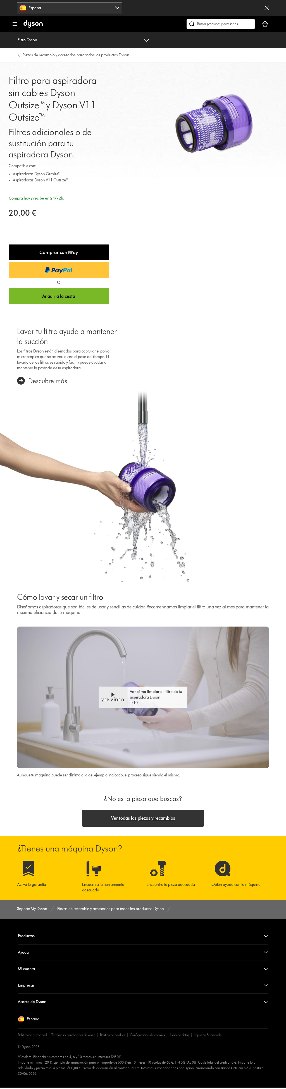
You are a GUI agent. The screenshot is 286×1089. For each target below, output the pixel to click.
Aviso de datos (179, 1035)
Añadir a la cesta (58, 296)
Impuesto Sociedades (208, 1035)
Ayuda (23, 952)
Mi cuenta (26, 968)
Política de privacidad (32, 1035)
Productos (26, 936)
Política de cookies (112, 1035)
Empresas (26, 985)
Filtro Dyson (27, 40)
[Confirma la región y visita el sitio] (266, 8)
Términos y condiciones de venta (73, 1035)
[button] (59, 252)
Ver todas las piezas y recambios (143, 818)
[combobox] (69, 7)
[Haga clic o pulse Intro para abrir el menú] (14, 24)
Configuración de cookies (147, 1035)
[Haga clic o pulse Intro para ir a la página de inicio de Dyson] (33, 26)
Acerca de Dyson (32, 1001)
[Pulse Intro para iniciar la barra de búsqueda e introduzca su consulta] (221, 24)
